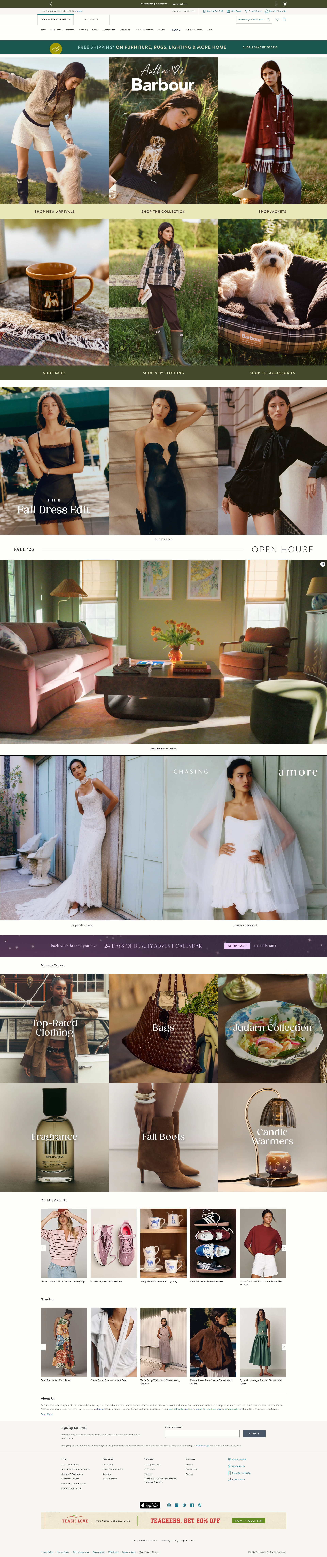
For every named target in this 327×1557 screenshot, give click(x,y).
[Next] (283, 1248)
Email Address (173, 1427)
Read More (47, 1414)
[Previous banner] (50, 4)
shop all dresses (163, 539)
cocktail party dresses (180, 1409)
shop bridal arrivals (81, 925)
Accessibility (99, 1552)
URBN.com (113, 1552)
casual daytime (233, 1409)
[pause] (322, 564)
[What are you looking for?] (268, 19)
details (78, 11)
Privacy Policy (202, 1445)
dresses (100, 1409)
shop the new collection (163, 748)
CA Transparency (81, 1552)
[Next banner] (276, 4)
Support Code (129, 1552)
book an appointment (245, 925)
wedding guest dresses (208, 1409)
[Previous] (44, 1248)
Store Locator (239, 1459)
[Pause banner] (285, 4)
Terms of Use (63, 1552)
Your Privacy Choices (149, 1552)
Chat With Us (238, 1479)
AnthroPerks (238, 1466)
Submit (254, 1433)
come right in (180, 4)
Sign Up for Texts (241, 1473)
